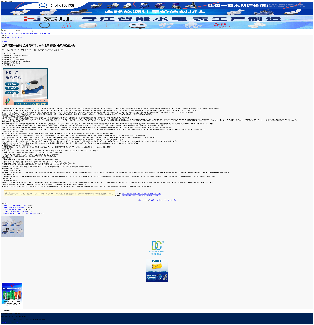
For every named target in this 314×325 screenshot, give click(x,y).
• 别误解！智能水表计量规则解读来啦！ (14, 207)
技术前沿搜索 (143, 200)
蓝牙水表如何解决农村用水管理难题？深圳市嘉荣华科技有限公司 (141, 195)
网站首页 (3, 33)
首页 (8, 37)
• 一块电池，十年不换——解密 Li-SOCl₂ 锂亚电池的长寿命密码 (21, 213)
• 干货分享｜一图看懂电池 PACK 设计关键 (15, 211)
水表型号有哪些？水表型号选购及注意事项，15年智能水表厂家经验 (141, 194)
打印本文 (166, 200)
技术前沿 (13, 37)
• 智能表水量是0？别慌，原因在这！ (13, 209)
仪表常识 (19, 37)
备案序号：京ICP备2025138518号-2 (11, 322)
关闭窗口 (173, 200)
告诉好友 (159, 200)
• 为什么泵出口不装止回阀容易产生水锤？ (15, 205)
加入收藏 (151, 200)
